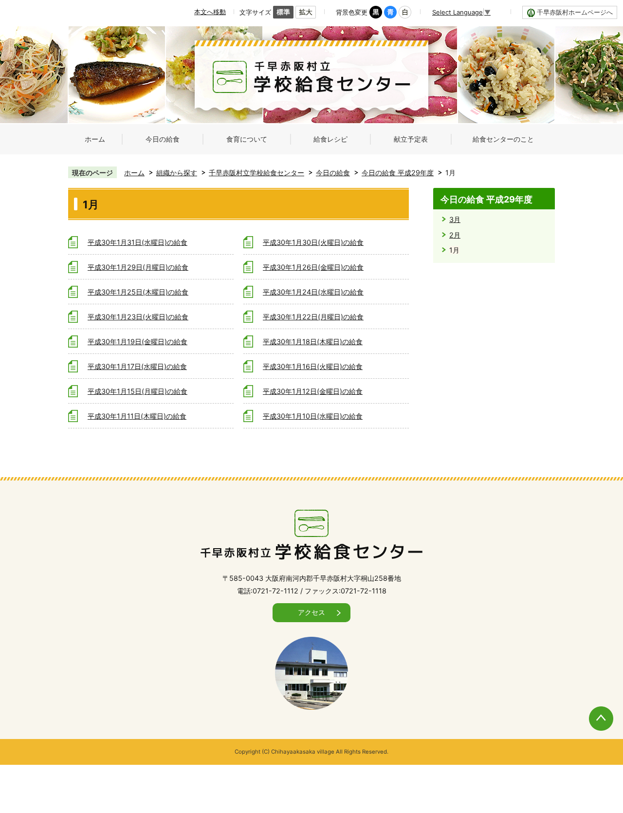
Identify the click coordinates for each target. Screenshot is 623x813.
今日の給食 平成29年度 (398, 172)
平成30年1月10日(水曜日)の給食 (313, 416)
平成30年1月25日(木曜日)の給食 (138, 292)
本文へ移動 (210, 12)
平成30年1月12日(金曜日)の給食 (313, 391)
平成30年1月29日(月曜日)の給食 (138, 267)
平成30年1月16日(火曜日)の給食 (313, 366)
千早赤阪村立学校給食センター (256, 172)
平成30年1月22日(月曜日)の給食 (313, 317)
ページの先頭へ (591, 708)
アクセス (311, 612)
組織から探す (176, 172)
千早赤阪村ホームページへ (575, 12)
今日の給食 (333, 172)
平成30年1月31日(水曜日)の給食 (137, 242)
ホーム (134, 172)
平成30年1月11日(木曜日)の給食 (137, 416)
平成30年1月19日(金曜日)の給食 (137, 341)
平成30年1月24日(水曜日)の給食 (313, 292)
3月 (454, 219)
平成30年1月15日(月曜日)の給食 (137, 391)
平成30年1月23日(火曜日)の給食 (138, 317)
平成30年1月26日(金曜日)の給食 (313, 267)
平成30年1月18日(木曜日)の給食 (313, 341)
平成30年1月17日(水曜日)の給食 (137, 366)
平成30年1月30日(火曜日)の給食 (313, 242)
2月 (454, 235)
